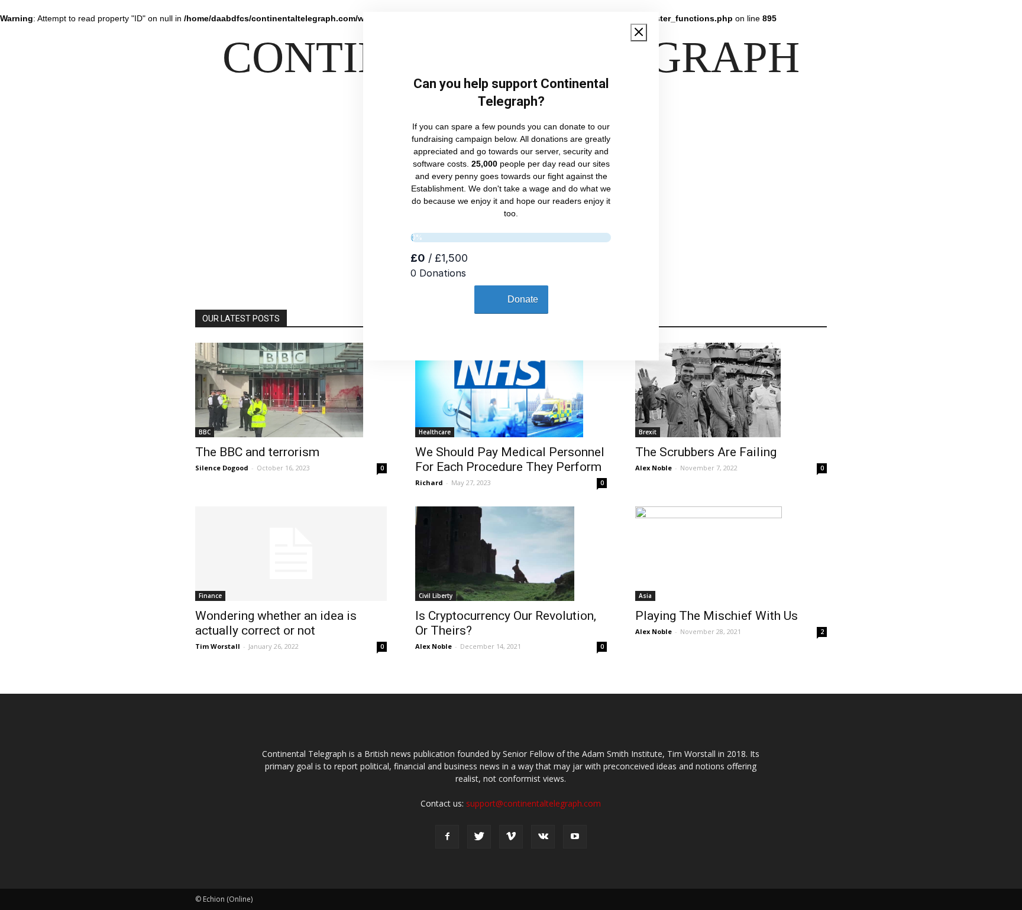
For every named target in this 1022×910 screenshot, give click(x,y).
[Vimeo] (511, 837)
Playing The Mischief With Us (716, 616)
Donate (522, 299)
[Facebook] (447, 837)
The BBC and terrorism (257, 452)
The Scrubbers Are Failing (706, 452)
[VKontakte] (543, 837)
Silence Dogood (221, 467)
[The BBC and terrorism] (291, 390)
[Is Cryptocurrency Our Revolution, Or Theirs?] (511, 553)
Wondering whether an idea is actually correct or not (276, 623)
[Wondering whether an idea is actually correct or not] (291, 553)
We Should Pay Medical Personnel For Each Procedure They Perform (509, 459)
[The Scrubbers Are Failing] (731, 390)
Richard (429, 482)
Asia (645, 596)
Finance (210, 596)
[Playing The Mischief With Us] (731, 553)
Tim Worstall (217, 646)
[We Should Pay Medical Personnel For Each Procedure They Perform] (511, 390)
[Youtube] (575, 837)
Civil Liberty (435, 596)
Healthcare (435, 432)
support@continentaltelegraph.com (533, 803)
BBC (205, 432)
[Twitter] (479, 837)
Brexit (647, 432)
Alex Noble (653, 467)
